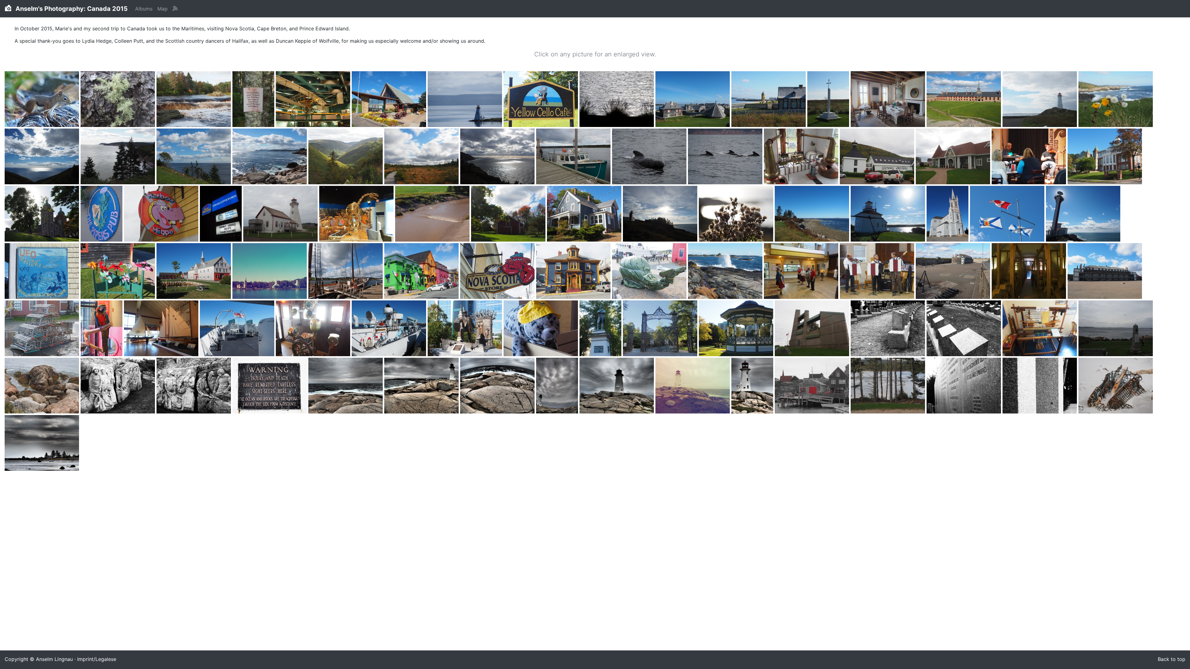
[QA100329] (1030, 157)
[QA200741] (498, 386)
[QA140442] (737, 214)
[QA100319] (802, 157)
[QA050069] (118, 99)
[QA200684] (813, 329)
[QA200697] (43, 386)
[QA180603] (43, 329)
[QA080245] (498, 157)
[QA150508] (194, 271)
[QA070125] (693, 99)
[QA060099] (390, 99)
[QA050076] (194, 99)
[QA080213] (270, 157)
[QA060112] (617, 99)
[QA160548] (574, 271)
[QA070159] (965, 99)
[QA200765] (813, 386)
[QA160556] (650, 271)
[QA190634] (314, 329)
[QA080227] (346, 157)
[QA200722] (346, 386)
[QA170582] (878, 271)
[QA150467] (889, 214)
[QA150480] (1008, 214)
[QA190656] (542, 329)
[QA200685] (889, 329)
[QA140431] (661, 214)
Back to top (1171, 659)
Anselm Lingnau (54, 659)
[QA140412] (509, 214)
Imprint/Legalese (96, 659)
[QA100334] (1105, 157)
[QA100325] (878, 157)
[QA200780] (1115, 386)
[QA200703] (118, 386)
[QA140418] (585, 214)
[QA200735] (422, 386)
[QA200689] (965, 329)
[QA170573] (802, 271)
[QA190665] (661, 329)
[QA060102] (542, 99)
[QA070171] (1115, 99)
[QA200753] (693, 386)
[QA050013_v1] (43, 99)
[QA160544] (422, 271)
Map (162, 9)
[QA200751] (617, 386)
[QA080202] (43, 157)
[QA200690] (1040, 329)
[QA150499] (43, 271)
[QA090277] (650, 157)
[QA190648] (390, 329)
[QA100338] (102, 214)
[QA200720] (270, 386)
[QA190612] (162, 329)
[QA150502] (118, 271)
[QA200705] (194, 386)
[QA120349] (221, 214)
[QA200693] (1115, 329)
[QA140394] (433, 214)
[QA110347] (162, 214)
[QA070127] (769, 99)
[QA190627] (238, 329)
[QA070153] (889, 99)
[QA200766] (889, 386)
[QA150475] (948, 214)
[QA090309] (726, 157)
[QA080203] (118, 157)
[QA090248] (574, 157)
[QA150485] (1083, 214)
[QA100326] (954, 157)
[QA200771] (1040, 386)
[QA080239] (422, 157)
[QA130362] (357, 214)
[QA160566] (726, 271)
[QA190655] (466, 329)
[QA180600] (1105, 271)
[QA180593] (954, 271)
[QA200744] (558, 386)
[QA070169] (1040, 99)
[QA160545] (498, 271)
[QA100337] (43, 214)
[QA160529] (346, 271)
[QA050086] (254, 99)
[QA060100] (466, 99)
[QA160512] (270, 271)
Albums (143, 9)
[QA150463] (813, 214)
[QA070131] (829, 99)
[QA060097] (314, 99)
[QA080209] (194, 157)
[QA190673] (737, 329)
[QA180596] (1030, 271)
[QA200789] (42, 443)
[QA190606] (102, 329)
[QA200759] (753, 386)
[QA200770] (965, 386)
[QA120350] (281, 214)
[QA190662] (601, 329)
